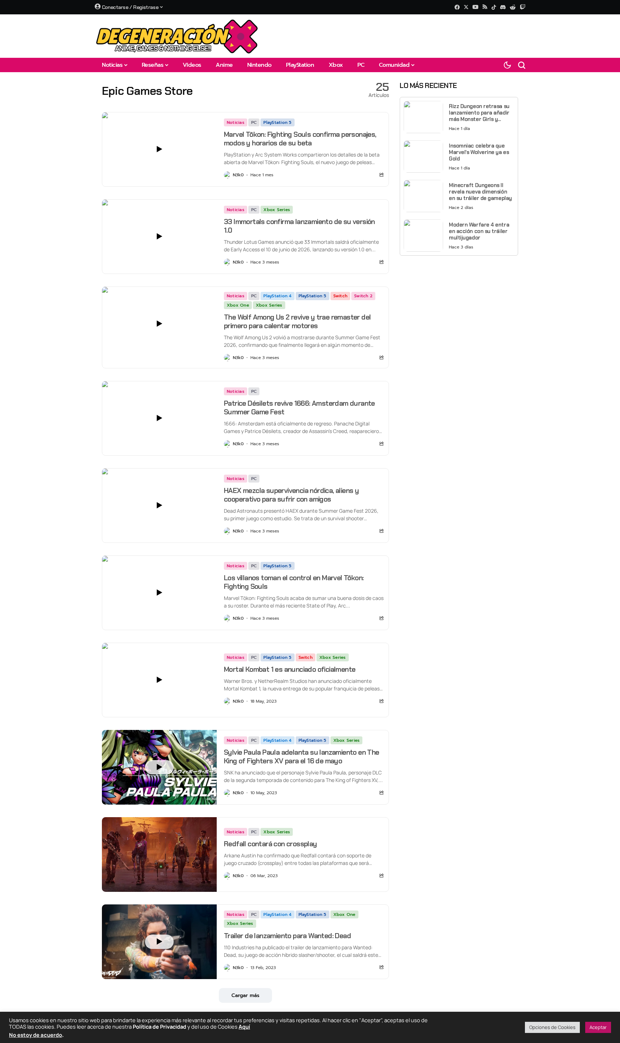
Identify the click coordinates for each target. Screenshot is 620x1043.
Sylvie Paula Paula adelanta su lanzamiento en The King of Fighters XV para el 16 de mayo (301, 756)
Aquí (244, 1026)
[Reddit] (513, 7)
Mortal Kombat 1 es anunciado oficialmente (289, 669)
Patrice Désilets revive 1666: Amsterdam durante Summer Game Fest (299, 407)
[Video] (159, 149)
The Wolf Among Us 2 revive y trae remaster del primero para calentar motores (297, 321)
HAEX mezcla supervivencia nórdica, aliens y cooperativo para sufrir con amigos (291, 495)
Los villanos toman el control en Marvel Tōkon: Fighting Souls (293, 582)
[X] (466, 7)
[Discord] (503, 7)
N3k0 (238, 174)
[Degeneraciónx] (177, 36)
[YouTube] (475, 7)
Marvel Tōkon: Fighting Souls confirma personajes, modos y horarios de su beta (300, 139)
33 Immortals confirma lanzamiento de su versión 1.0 (299, 226)
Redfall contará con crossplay (270, 843)
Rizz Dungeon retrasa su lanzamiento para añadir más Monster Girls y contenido (479, 112)
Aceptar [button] (598, 1027)
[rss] (485, 7)
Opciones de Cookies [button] (552, 1027)
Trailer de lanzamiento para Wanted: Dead (287, 935)
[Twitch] (522, 7)
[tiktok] (494, 7)
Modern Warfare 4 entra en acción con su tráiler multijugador (479, 231)
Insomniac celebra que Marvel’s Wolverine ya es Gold (479, 152)
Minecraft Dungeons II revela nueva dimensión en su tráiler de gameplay (480, 191)
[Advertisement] (459, 311)
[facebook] (457, 7)
